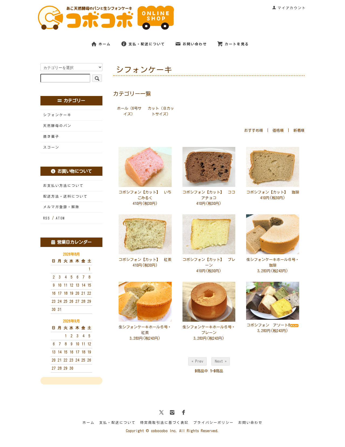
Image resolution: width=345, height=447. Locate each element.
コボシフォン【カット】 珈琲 (272, 192)
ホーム (105, 44)
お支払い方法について (63, 185)
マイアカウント (292, 8)
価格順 (278, 130)
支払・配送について (147, 44)
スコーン (51, 147)
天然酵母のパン (57, 126)
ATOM (60, 218)
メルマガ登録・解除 (61, 207)
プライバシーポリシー (213, 422)
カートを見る (237, 44)
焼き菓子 (51, 136)
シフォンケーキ (57, 115)
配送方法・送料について (65, 196)
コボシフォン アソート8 (268, 325)
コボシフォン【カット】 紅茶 (145, 260)
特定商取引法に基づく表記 (164, 422)
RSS (46, 218)
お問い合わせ (195, 44)
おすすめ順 (253, 130)
